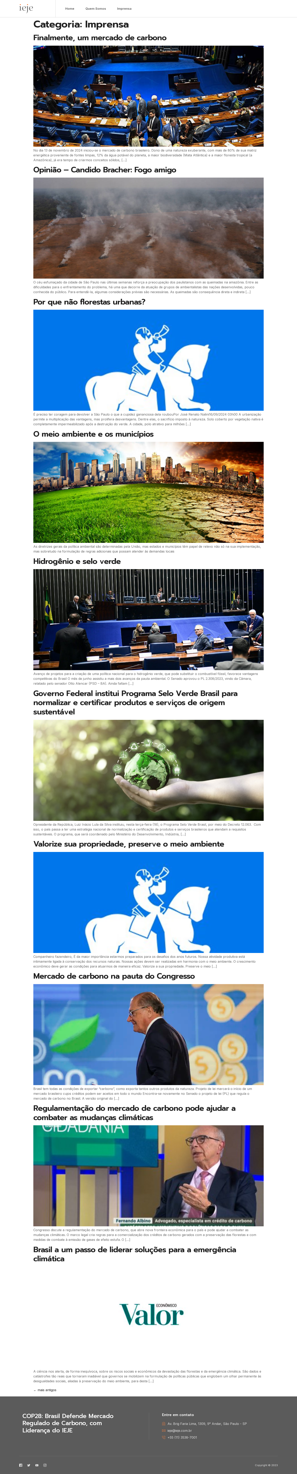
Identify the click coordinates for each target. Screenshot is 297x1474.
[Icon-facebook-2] (20, 1465)
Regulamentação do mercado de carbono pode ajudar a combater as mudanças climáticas (134, 1112)
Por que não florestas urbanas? (89, 302)
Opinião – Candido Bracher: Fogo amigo (104, 170)
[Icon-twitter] (28, 1465)
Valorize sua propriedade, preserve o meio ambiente (128, 844)
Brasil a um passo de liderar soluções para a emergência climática (134, 1254)
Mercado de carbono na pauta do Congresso (114, 976)
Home (69, 9)
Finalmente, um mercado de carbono (99, 37)
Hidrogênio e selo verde (77, 561)
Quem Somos (95, 9)
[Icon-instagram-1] (44, 1465)
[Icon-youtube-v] (36, 1465)
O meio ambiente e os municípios (93, 434)
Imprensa (124, 9)
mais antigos (44, 1390)
